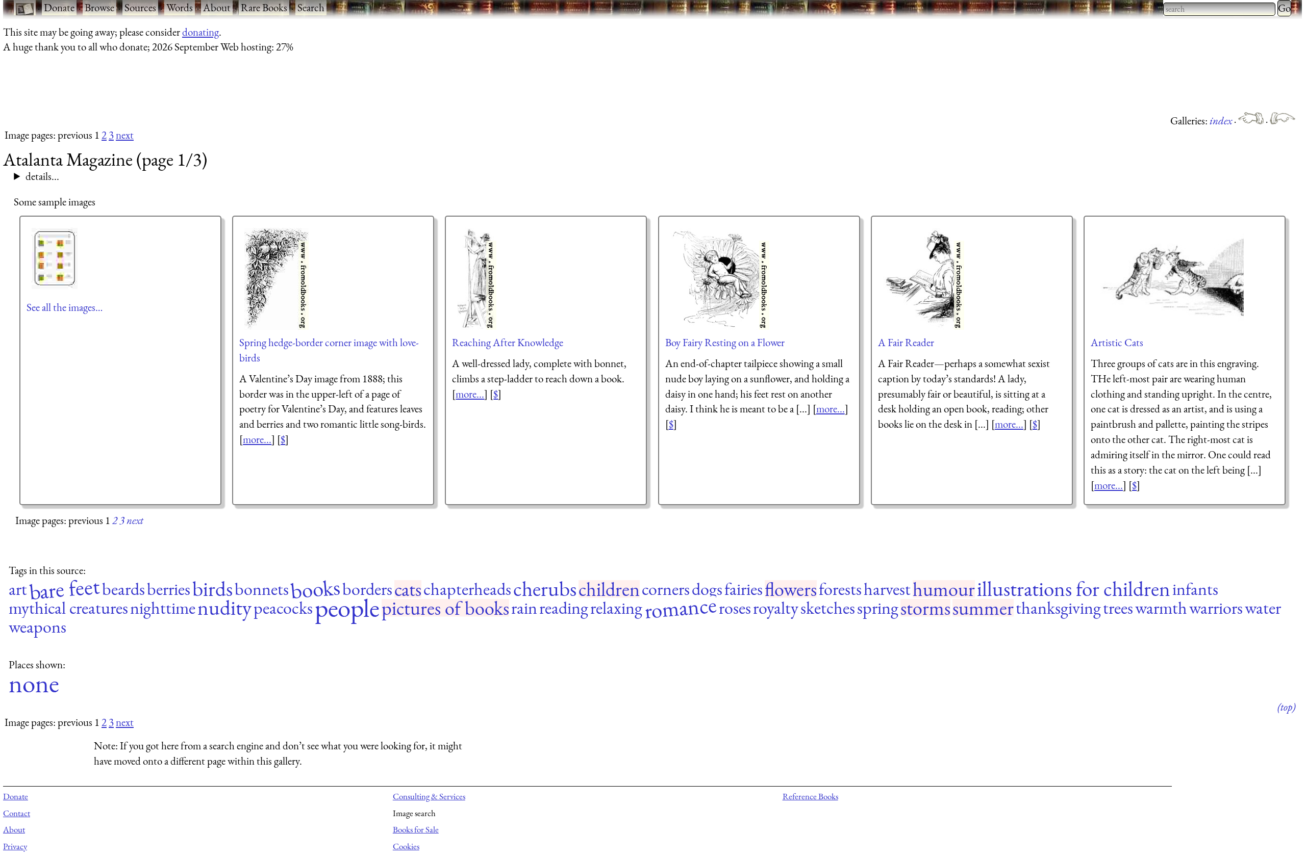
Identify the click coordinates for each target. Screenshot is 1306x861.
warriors (1216, 608)
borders (367, 589)
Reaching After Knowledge (507, 342)
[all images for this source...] (55, 258)
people (347, 608)
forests (840, 589)
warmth (1161, 608)
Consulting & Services (429, 796)
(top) (1286, 707)
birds (212, 589)
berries (168, 589)
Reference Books (810, 796)
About (217, 7)
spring (877, 608)
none (34, 683)
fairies (743, 589)
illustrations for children (1073, 589)
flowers (791, 589)
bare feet (64, 589)
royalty (775, 608)
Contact (16, 813)
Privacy (15, 846)
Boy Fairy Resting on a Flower (725, 342)
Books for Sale (416, 829)
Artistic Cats (1117, 342)
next (125, 135)
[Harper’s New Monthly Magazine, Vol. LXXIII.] (1252, 120)
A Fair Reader (906, 342)
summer (983, 608)
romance (680, 608)
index (1222, 120)
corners (666, 589)
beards (123, 589)
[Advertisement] (188, 83)
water (1263, 608)
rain (524, 608)
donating (200, 32)
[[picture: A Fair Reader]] (924, 279)
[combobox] (1219, 9)
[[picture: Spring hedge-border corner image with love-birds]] (277, 279)
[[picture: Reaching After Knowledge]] (477, 279)
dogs (707, 589)
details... (42, 176)
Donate (59, 7)
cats (407, 589)
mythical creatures (68, 608)
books (315, 588)
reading (563, 608)
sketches (827, 608)
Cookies (406, 846)
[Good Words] (1282, 120)
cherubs (544, 589)
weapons (37, 627)
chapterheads (467, 589)
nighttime (162, 608)
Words (179, 7)
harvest (887, 589)
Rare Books (264, 7)
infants (1195, 589)
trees (1118, 608)
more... (257, 439)
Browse (99, 7)
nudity (224, 608)
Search (310, 7)
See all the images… (65, 307)
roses (735, 608)
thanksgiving (1058, 608)
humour (944, 589)
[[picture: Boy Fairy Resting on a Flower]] (720, 279)
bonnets (262, 589)
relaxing (616, 608)
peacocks (283, 608)
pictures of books (445, 608)
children (609, 589)
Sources (140, 7)
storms (925, 608)
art (18, 589)
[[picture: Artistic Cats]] (1167, 279)
